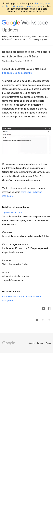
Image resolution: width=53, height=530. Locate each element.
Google (31, 343)
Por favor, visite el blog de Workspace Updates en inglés (26, 4)
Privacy (40, 343)
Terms (48, 343)
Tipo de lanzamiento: (13, 212)
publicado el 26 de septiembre (17, 73)
